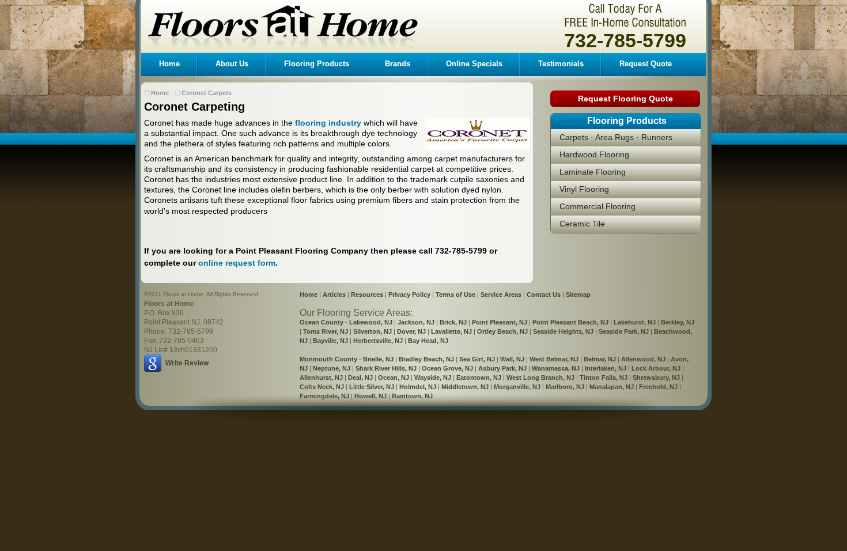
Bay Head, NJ (428, 340)
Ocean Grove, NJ (447, 368)
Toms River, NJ (325, 331)
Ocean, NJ (393, 377)
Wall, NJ (512, 359)
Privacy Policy (409, 294)
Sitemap (578, 294)
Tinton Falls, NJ (603, 377)
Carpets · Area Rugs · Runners (615, 137)
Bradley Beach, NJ (426, 359)
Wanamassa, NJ (556, 368)
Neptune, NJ (331, 368)
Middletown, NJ (465, 386)
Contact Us (544, 294)
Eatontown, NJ (478, 377)
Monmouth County (328, 359)
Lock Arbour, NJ (656, 368)
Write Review (187, 363)
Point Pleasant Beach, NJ (570, 322)
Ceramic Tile (582, 223)
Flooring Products (316, 63)
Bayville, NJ (330, 340)
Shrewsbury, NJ (656, 377)
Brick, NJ (453, 322)
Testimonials (561, 63)
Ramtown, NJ (412, 396)
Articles (333, 294)
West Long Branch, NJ (540, 377)
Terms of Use (455, 294)
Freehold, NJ (658, 386)
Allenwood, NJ (643, 359)
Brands (397, 63)
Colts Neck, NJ (322, 386)
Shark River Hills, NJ (386, 368)
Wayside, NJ (432, 377)
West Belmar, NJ (554, 359)
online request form (236, 262)
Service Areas (501, 294)
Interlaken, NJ (605, 368)
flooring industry (328, 122)
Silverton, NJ (372, 331)
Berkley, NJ (677, 322)
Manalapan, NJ (611, 386)
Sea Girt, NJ (477, 359)
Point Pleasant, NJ (499, 322)
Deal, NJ (360, 377)
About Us (231, 63)
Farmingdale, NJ (324, 396)
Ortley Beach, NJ (502, 331)
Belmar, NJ (600, 359)
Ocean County (321, 322)
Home (169, 63)
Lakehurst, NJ (635, 322)
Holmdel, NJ (417, 386)
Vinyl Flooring (584, 189)
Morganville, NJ (517, 386)
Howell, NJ (370, 396)
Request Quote (645, 63)
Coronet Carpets (206, 92)
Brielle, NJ (378, 359)
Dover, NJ (411, 331)
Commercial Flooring (597, 206)
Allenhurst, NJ (321, 377)
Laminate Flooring (592, 171)
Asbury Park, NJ (502, 368)
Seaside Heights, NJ (563, 331)
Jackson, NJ (416, 322)
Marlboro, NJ (565, 386)
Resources (367, 294)
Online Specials (474, 63)
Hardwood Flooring (594, 154)
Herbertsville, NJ (378, 340)
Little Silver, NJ (371, 386)
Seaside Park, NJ (624, 331)
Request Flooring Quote (625, 98)
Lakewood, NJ (370, 322)
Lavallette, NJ (451, 331)
